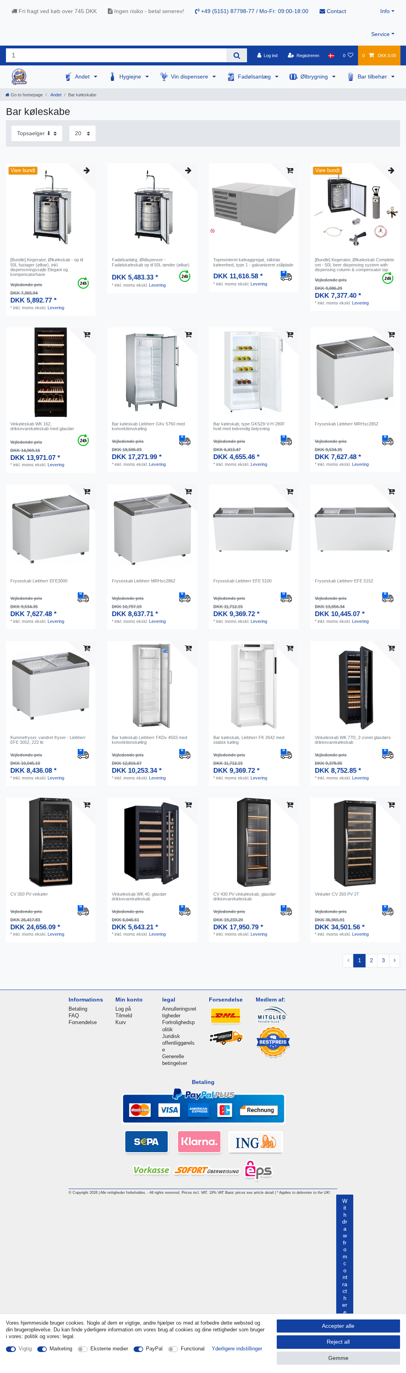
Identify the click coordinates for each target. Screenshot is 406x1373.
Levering (56, 307)
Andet (83, 76)
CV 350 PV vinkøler (29, 894)
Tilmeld (123, 1016)
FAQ (74, 1016)
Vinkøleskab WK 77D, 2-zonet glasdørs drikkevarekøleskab (353, 740)
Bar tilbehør (373, 76)
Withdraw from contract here (344, 1256)
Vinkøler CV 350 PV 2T (337, 894)
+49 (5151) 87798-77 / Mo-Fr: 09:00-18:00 (253, 11)
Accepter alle (338, 1326)
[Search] (236, 55)
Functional (193, 1349)
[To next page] (394, 960)
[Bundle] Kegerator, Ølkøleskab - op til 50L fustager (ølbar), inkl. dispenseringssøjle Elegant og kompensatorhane (46, 267)
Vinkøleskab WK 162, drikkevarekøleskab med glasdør (42, 426)
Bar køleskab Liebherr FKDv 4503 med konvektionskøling (149, 740)
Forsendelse (83, 1022)
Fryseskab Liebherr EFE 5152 (344, 580)
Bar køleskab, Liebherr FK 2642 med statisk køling (248, 740)
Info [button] (385, 11)
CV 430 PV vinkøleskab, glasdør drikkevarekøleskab (244, 896)
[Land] (331, 55)
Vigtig (25, 1349)
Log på (123, 1009)
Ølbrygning (315, 76)
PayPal (154, 1349)
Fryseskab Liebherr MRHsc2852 (346, 423)
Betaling (78, 1009)
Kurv (120, 1022)
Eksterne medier (109, 1349)
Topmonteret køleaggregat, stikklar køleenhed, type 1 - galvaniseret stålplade (253, 262)
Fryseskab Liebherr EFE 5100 (242, 580)
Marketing (61, 1349)
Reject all (338, 1342)
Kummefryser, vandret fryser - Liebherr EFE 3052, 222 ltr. (48, 740)
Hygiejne (131, 76)
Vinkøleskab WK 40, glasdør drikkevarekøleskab (139, 896)
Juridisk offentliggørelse (178, 1043)
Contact (335, 11)
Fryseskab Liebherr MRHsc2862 (143, 580)
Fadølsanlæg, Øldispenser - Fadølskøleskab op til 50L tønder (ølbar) (151, 262)
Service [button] (380, 34)
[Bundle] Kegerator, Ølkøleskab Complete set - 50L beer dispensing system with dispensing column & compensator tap (354, 264)
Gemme (338, 1358)
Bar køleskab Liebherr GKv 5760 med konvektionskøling (148, 426)
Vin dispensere (190, 76)
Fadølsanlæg (255, 76)
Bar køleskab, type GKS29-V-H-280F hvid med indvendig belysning (249, 426)
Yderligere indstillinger (237, 1349)
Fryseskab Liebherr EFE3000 (38, 580)
